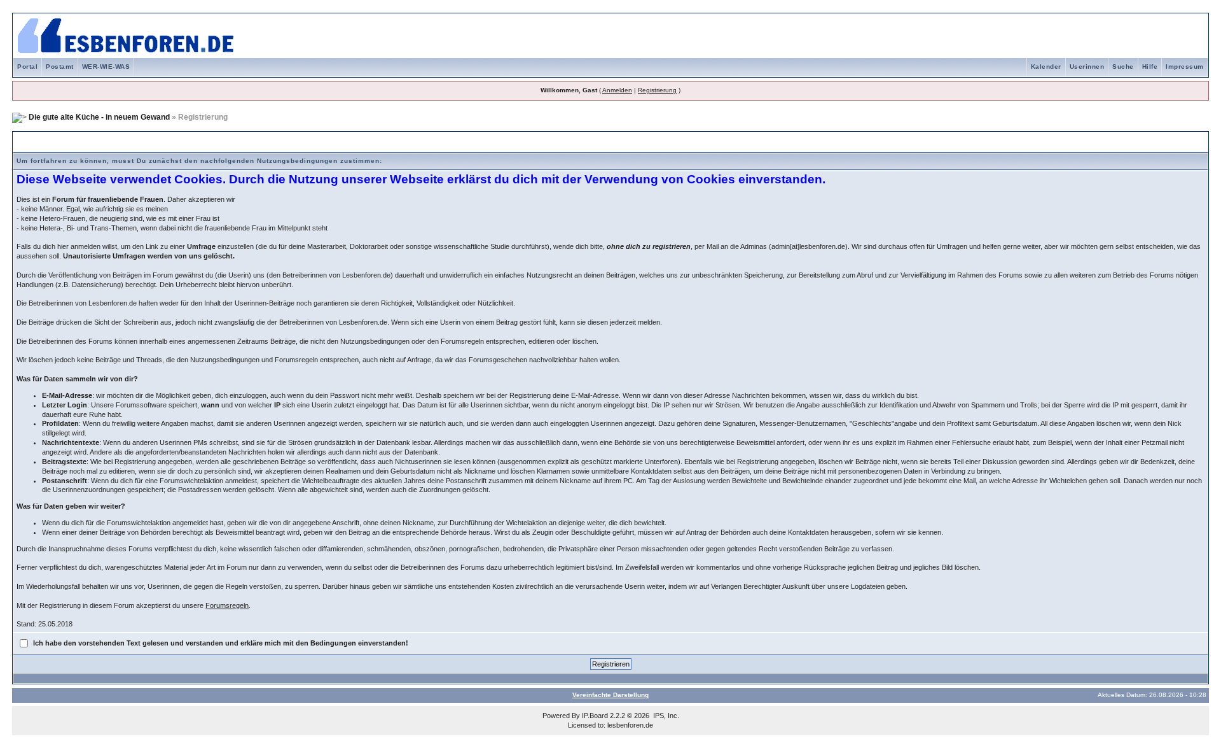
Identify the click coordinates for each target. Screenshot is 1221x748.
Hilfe (1150, 66)
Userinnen (1087, 66)
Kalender (1046, 66)
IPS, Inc (665, 715)
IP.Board (595, 715)
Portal (27, 66)
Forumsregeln (227, 605)
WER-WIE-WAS (106, 66)
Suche (1123, 66)
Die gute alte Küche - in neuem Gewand (99, 117)
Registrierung (657, 90)
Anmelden (617, 90)
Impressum (1185, 66)
